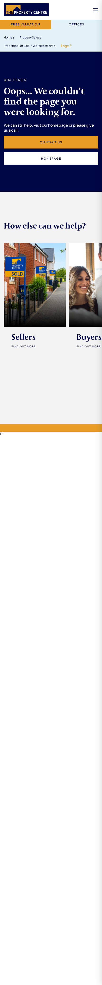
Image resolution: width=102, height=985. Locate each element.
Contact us (51, 142)
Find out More (23, 346)
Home (8, 37)
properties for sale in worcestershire (28, 46)
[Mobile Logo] (26, 10)
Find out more (88, 346)
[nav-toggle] (95, 10)
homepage (51, 158)
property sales (29, 37)
